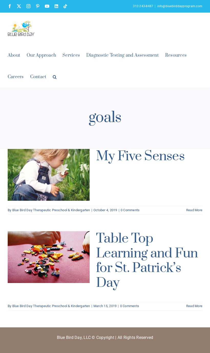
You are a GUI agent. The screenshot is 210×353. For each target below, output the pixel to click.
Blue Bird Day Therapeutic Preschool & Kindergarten (51, 210)
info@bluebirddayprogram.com (179, 6)
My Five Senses (140, 156)
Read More (194, 210)
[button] (55, 76)
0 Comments (130, 210)
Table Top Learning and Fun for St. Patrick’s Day (147, 260)
